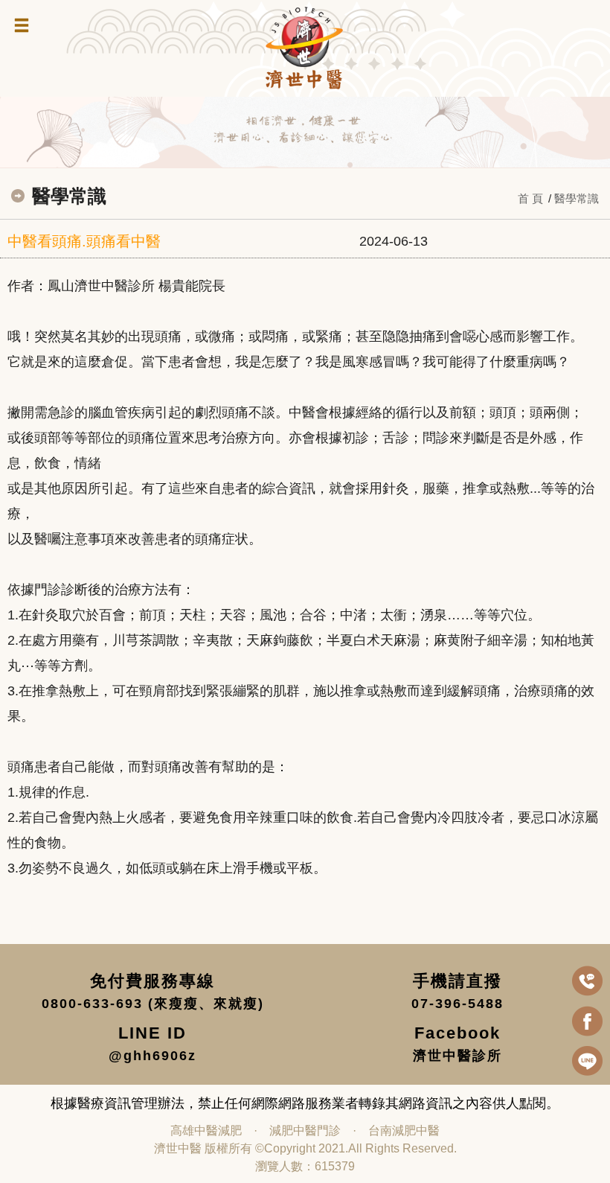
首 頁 (530, 198)
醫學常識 (576, 198)
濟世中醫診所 (457, 1055)
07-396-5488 (457, 1003)
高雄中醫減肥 (206, 1130)
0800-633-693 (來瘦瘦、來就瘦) (153, 1003)
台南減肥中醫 (404, 1130)
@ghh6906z (152, 1055)
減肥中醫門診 (305, 1130)
